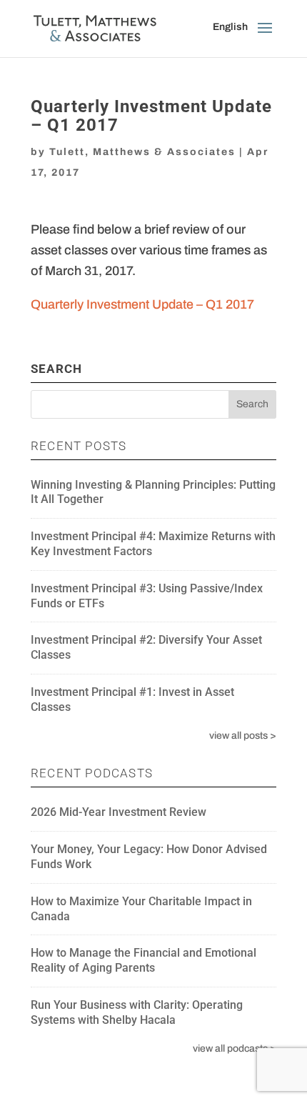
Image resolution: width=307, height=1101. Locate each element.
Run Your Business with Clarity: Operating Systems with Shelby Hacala (137, 1012)
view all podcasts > (234, 1048)
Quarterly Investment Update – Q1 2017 (142, 304)
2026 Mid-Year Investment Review (118, 812)
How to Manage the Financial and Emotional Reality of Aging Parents (143, 960)
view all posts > (242, 735)
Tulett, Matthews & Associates (142, 151)
